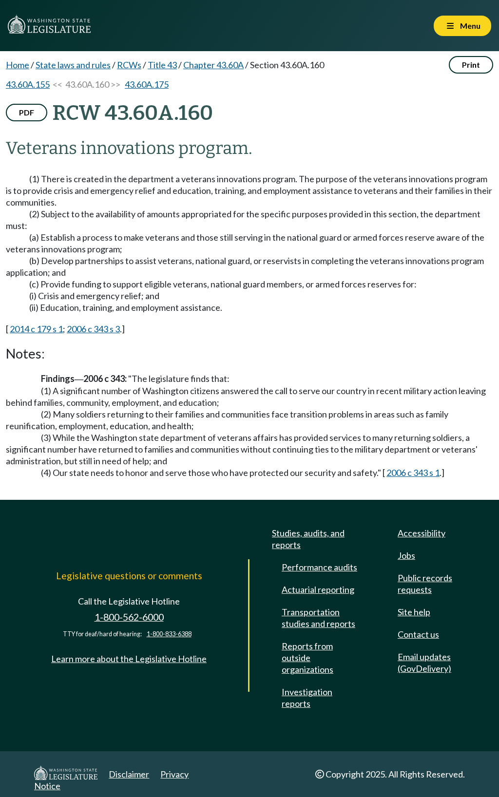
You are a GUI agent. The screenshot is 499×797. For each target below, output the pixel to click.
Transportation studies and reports (318, 618)
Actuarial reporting (318, 589)
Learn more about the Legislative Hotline (129, 658)
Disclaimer (129, 774)
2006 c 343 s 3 (93, 328)
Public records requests (425, 583)
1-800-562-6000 (129, 617)
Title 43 (162, 64)
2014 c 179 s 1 (36, 328)
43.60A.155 (28, 84)
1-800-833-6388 (169, 634)
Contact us (418, 634)
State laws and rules (73, 64)
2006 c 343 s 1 (413, 472)
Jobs (406, 555)
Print (471, 64)
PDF (26, 112)
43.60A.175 (147, 84)
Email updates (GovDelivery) (424, 662)
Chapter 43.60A (213, 64)
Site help (414, 612)
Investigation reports (307, 697)
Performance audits (319, 567)
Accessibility (421, 533)
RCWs (129, 64)
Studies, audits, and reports (308, 539)
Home (17, 64)
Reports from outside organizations (307, 658)
